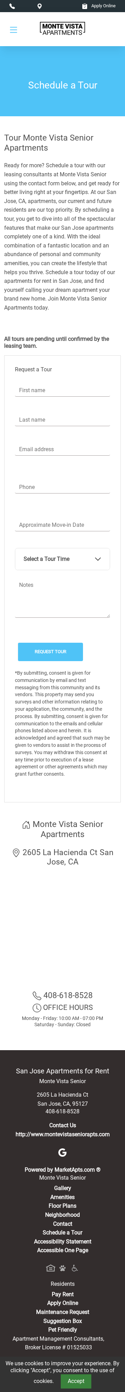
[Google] (62, 1152)
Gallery (62, 1188)
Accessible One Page (62, 1250)
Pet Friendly (62, 1329)
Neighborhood (62, 1215)
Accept (76, 1381)
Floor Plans (62, 1206)
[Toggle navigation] (13, 29)
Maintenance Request (62, 1312)
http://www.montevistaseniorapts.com (63, 1134)
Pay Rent (63, 1294)
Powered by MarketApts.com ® (63, 1169)
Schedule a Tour (62, 1232)
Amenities (62, 1197)
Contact (62, 1224)
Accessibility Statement (62, 1241)
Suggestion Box (62, 1321)
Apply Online (103, 5)
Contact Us (62, 1125)
